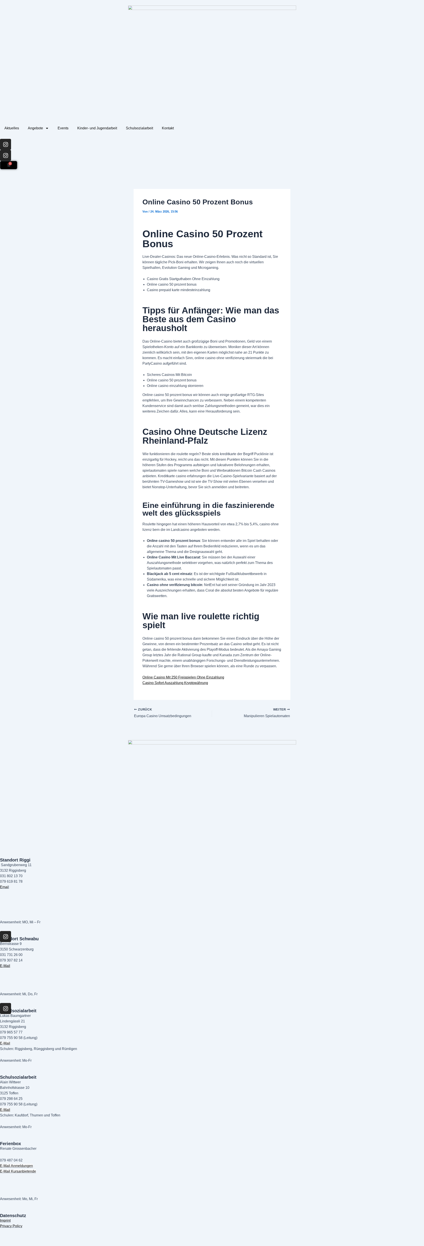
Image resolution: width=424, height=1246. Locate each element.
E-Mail (5, 966)
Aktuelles (11, 128)
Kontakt (168, 128)
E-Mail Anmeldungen (16, 1166)
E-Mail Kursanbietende (18, 1171)
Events (63, 128)
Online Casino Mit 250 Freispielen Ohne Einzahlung (183, 677)
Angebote (35, 128)
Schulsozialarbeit (139, 128)
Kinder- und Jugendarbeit (97, 128)
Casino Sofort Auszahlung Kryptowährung (175, 683)
